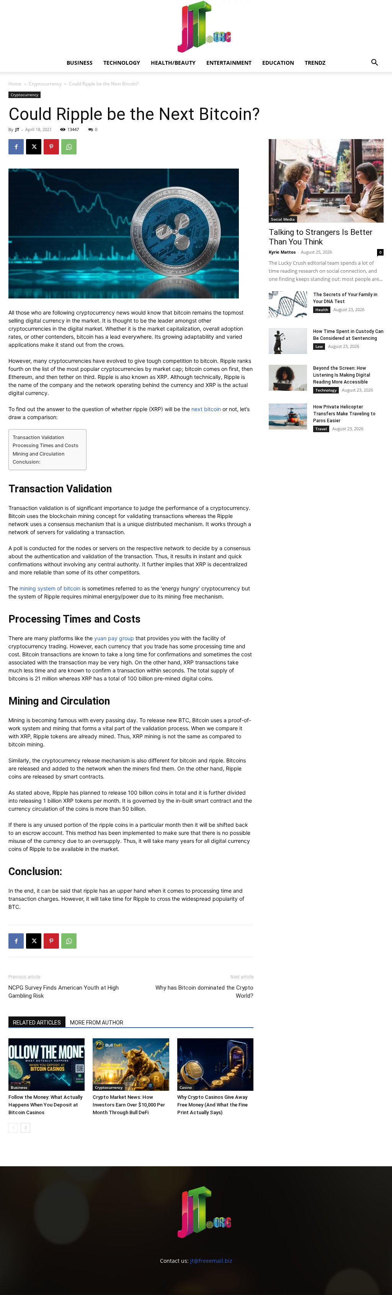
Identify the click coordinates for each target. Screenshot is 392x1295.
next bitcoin (206, 409)
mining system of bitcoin (50, 588)
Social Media (283, 219)
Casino (186, 1087)
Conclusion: (27, 462)
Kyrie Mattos (282, 252)
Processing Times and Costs (45, 445)
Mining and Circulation (39, 454)
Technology (121, 62)
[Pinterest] (51, 146)
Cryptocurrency (45, 83)
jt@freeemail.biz (211, 1260)
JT (17, 129)
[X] (33, 146)
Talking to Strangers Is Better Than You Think (320, 237)
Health (321, 309)
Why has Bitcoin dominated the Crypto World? (204, 991)
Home (14, 83)
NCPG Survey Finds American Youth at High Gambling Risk (63, 991)
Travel (321, 428)
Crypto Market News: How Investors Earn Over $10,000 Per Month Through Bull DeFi (129, 1104)
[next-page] (25, 1128)
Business (80, 62)
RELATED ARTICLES (37, 1023)
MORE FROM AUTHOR (96, 1023)
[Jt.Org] (196, 27)
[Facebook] (16, 146)
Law (319, 346)
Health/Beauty (173, 62)
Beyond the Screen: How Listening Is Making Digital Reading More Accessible (341, 375)
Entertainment (229, 62)
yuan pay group (114, 638)
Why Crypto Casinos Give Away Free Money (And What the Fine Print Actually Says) (212, 1104)
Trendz (315, 62)
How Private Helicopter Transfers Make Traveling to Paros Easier (344, 413)
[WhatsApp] (69, 146)
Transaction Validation (38, 437)
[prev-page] (13, 1128)
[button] (374, 63)
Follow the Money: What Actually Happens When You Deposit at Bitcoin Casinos (45, 1104)
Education (278, 62)
